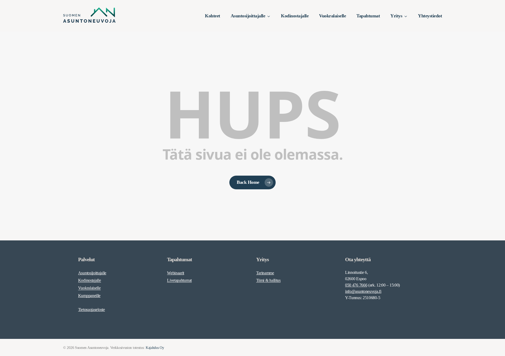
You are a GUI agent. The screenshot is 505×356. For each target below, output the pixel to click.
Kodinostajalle (89, 280)
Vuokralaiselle (89, 288)
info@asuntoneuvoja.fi (363, 291)
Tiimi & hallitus (268, 280)
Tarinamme (265, 273)
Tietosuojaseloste (91, 309)
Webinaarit (175, 273)
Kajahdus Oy (155, 348)
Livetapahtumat (179, 280)
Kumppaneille (89, 295)
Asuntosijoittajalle (92, 273)
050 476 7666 (356, 285)
